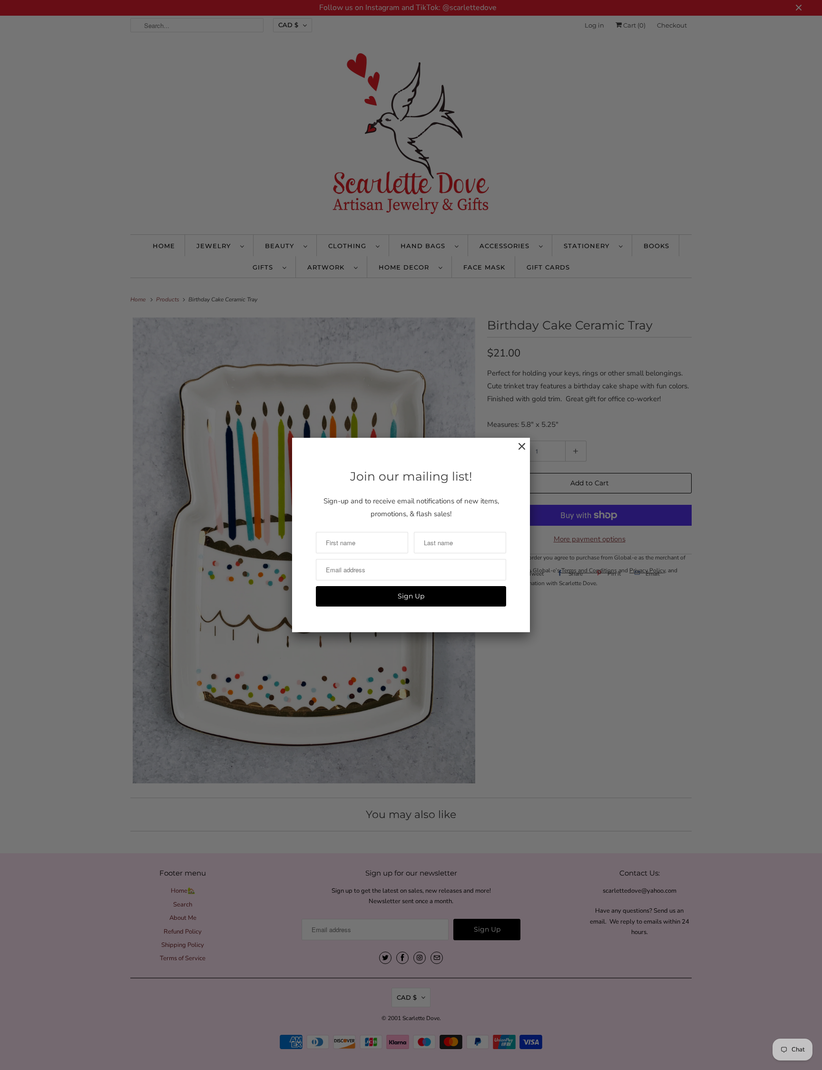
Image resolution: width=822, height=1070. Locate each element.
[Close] (517, 451)
